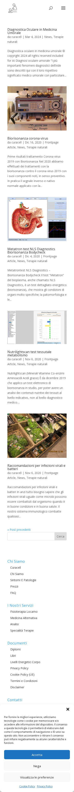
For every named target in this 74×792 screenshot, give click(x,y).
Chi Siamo (17, 574)
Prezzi (14, 586)
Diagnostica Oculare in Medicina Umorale (32, 31)
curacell (17, 37)
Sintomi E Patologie (23, 580)
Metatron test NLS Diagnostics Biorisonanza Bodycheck (31, 251)
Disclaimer (17, 687)
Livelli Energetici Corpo (25, 662)
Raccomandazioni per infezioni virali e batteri (36, 467)
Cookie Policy (27, 786)
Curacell (15, 567)
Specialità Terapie (22, 630)
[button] (68, 709)
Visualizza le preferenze (37, 777)
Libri (13, 656)
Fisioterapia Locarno (24, 612)
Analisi (14, 624)
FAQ (13, 593)
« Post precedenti (19, 530)
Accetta (37, 755)
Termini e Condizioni (23, 681)
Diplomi (15, 649)
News (48, 37)
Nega (37, 766)
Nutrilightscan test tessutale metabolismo (29, 353)
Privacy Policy (45, 786)
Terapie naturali (37, 147)
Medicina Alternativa (23, 618)
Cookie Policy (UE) (22, 674)
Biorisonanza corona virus (27, 138)
